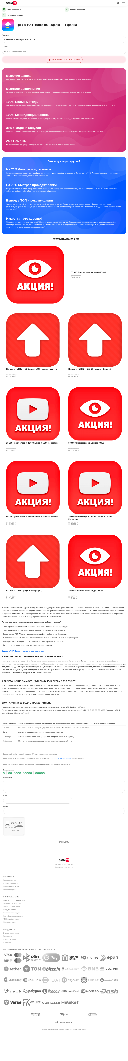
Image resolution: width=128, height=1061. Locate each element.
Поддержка (7, 936)
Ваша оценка (8, 770)
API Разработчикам (11, 919)
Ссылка (5, 46)
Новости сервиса (10, 889)
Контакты (7, 942)
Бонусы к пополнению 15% (14, 900)
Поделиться (65, 1022)
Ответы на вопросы (11, 933)
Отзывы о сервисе (10, 883)
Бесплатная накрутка (11, 913)
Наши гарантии (9, 880)
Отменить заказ (9, 939)
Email (6, 806)
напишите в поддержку (61, 758)
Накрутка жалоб (9, 910)
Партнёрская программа (13, 916)
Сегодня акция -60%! (11, 907)
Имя (5, 795)
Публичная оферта (11, 886)
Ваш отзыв (8, 777)
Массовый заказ (9, 922)
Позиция (5, 35)
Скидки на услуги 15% (12, 903)
